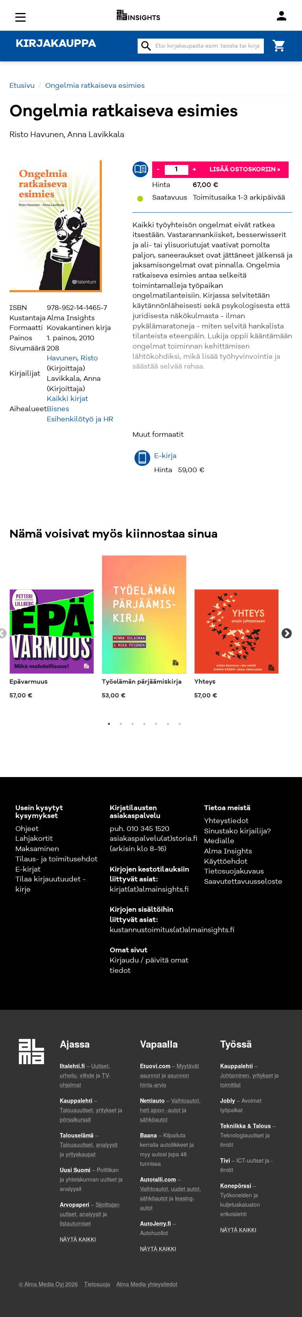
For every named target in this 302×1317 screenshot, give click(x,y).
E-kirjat (28, 869)
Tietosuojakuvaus (234, 871)
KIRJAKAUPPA (56, 44)
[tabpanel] (52, 629)
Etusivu (22, 85)
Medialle (219, 841)
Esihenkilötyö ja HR (80, 419)
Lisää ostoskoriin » (245, 170)
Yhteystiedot (226, 821)
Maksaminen (37, 849)
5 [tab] (156, 724)
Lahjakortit (34, 838)
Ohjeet (27, 829)
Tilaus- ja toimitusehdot (56, 859)
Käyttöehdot (225, 861)
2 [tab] (121, 724)
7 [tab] (180, 724)
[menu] (22, 17)
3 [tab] (132, 724)
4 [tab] (144, 724)
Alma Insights (228, 851)
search (146, 46)
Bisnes (58, 409)
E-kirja (165, 456)
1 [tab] (109, 724)
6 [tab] (168, 724)
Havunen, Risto (72, 358)
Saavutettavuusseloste (243, 881)
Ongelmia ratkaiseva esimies (95, 85)
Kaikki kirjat (67, 399)
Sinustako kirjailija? (237, 831)
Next (287, 634)
